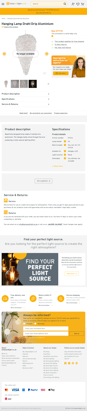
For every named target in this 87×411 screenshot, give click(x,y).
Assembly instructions (51, 356)
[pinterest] (73, 363)
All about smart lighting (51, 370)
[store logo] (16, 3)
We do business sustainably (10, 358)
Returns (25, 361)
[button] (43, 11)
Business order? (28, 368)
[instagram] (69, 363)
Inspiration (47, 354)
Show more (58, 166)
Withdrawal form (28, 363)
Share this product (11, 27)
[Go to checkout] (48, 84)
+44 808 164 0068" (55, 224)
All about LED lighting (50, 363)
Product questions (60, 113)
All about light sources (51, 366)
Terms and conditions (8, 356)
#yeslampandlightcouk (9, 363)
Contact (4, 365)
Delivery (25, 356)
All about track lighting (51, 368)
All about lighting (49, 359)
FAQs (24, 366)
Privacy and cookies (8, 360)
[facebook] (65, 363)
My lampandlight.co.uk (30, 352)
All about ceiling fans (50, 373)
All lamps (47, 352)
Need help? (24, 113)
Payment (25, 354)
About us (4, 353)
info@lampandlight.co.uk (28, 224)
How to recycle (48, 375)
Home (3, 18)
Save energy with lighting (51, 377)
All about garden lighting (51, 361)
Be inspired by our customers (41, 113)
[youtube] (77, 363)
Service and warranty (29, 359)
